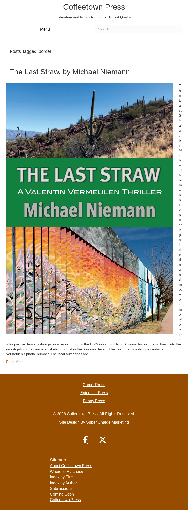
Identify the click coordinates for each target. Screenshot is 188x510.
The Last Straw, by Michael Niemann (70, 72)
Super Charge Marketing (107, 422)
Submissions (61, 488)
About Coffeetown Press (71, 466)
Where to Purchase (66, 471)
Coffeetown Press (65, 500)
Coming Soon (62, 494)
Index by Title (61, 477)
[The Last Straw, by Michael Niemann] (89, 208)
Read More (15, 362)
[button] (85, 439)
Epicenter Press (94, 393)
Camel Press (94, 385)
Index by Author (63, 483)
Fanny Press (94, 401)
